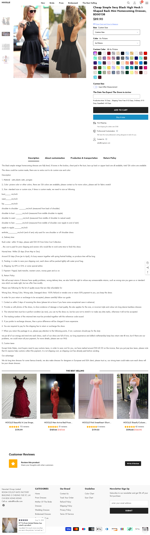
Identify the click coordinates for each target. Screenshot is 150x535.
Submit (129, 510)
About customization (55, 158)
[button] (19, 427)
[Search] (128, 2)
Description (33, 158)
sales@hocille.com (15, 501)
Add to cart (121, 110)
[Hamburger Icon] (146, 3)
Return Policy (109, 158)
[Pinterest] (3, 505)
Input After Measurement (108, 87)
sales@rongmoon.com (103, 143)
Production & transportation (84, 158)
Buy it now (120, 117)
